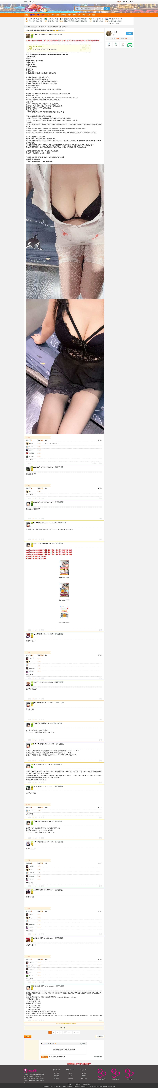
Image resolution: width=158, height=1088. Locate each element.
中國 (53, 19)
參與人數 (29, 440)
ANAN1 (35, 764)
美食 (69, 15)
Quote (51, 1043)
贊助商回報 (84, 21)
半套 (30, 21)
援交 (34, 19)
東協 (56, 19)
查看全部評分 (29, 459)
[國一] (32, 36)
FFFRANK (31, 450)
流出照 (63, 15)
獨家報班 (95, 21)
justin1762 (36, 682)
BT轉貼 (116, 23)
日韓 (49, 21)
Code (53, 1043)
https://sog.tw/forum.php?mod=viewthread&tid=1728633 (51, 54)
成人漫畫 (111, 23)
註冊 (55, 49)
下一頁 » (64, 1028)
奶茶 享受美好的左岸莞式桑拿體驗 (58, 26)
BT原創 (111, 21)
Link (48, 1043)
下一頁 (76, 1032)
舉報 (100, 463)
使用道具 (94, 463)
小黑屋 (69, 1084)
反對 (42, 498)
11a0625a (36, 502)
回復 (29, 463)
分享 (130, 45)
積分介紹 (56, 1078)
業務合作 (84, 1076)
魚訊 (43, 15)
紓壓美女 (72, 19)
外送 (37, 19)
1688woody (32, 668)
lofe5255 (31, 975)
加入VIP (101, 21)
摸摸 (34, 21)
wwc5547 (31, 658)
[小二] (32, 636)
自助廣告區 (84, 19)
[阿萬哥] (109, 33)
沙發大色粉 (36, 986)
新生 (88, 15)
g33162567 (36, 703)
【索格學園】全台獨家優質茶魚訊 (25, 26)
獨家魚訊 (95, 19)
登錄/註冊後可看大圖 (64, 577)
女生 (83, 15)
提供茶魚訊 (84, 1078)
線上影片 (120, 19)
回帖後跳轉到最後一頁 (58, 1056)
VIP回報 (101, 19)
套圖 (52, 15)
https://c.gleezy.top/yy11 (33, 1001)
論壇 (26, 15)
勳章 (93, 15)
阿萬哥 (35, 34)
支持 (36, 498)
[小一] (32, 545)
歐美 (53, 21)
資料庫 (32, 15)
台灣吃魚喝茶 (37, 522)
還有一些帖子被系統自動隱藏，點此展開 (66, 1023)
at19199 (31, 443)
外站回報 (77, 21)
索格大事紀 (56, 1076)
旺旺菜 (35, 723)
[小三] (32, 788)
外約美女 (77, 19)
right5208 (36, 634)
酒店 (37, 21)
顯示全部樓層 (57, 34)
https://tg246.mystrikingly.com (47, 1011)
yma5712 (36, 467)
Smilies (55, 1043)
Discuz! (110, 1086)
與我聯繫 (77, 1084)
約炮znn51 (36, 744)
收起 (99, 440)
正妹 (47, 15)
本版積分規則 (98, 1056)
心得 (30, 19)
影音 (79, 15)
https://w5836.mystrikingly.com (67, 997)
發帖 (109, 45)
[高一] (32, 504)
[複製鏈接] (61, 30)
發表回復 (44, 1057)
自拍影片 (119, 21)
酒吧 (41, 21)
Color (44, 1043)
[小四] (32, 469)
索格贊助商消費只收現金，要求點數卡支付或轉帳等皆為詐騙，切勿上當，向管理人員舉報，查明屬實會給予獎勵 (62, 40)
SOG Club (58, 1086)
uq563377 (31, 446)
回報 (38, 15)
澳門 (56, 21)
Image (46, 1043)
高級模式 (83, 1043)
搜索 (77, 9)
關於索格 (56, 1073)
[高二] (32, 767)
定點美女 (66, 19)
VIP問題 (84, 1073)
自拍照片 (114, 19)
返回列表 (100, 1036)
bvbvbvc (35, 543)
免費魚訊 (66, 21)
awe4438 (31, 456)
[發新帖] (27, 1036)
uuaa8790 (36, 890)
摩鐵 (74, 15)
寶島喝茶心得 (42, 26)
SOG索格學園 (86, 1084)
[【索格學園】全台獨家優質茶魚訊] (36, 8)
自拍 (57, 15)
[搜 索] (107, 8)
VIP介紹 (70, 1073)
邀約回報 (72, 21)
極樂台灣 (34, 26)
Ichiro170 (31, 671)
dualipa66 (36, 842)
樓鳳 (41, 19)
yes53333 (31, 453)
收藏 (123, 45)
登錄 (37, 49)
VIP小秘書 (70, 1078)
